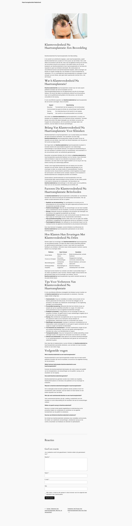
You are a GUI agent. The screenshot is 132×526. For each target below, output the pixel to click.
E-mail (47, 479)
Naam (47, 473)
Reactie (47, 457)
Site (46, 486)
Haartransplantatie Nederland (31, 2)
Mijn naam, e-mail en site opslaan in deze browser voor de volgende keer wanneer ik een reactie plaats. (66, 493)
